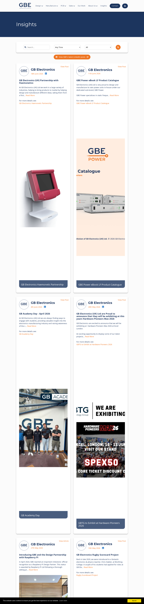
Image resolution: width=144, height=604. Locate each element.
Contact (115, 6)
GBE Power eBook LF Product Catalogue (92, 103)
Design (38, 6)
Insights (103, 6)
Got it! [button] (134, 600)
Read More (30, 95)
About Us (92, 6)
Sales (71, 6)
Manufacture (51, 6)
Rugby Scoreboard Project (87, 575)
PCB (62, 6)
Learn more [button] (63, 600)
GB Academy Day (26, 334)
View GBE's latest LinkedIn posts (72, 57)
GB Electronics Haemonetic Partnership (35, 103)
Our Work (81, 6)
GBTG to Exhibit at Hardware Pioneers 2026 (94, 344)
